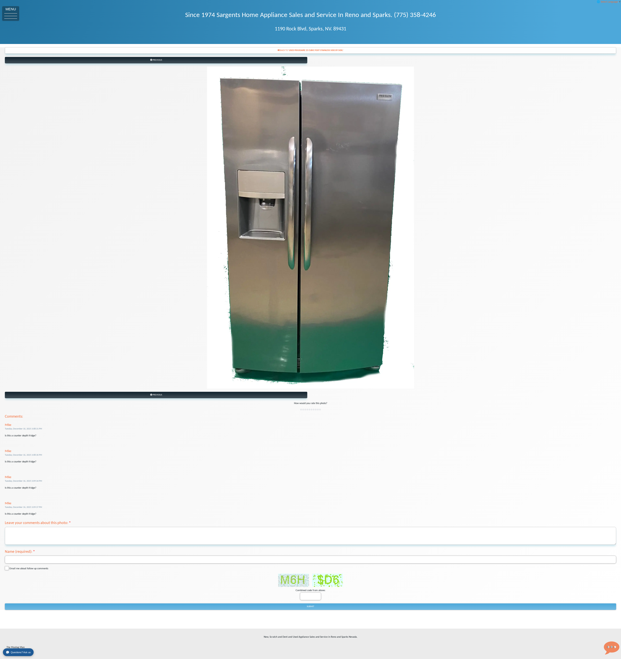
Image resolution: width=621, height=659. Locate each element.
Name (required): (18, 552)
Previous (157, 60)
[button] (10, 13)
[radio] (301, 410)
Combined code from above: (310, 590)
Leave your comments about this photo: (36, 523)
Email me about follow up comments (29, 568)
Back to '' (311, 50)
